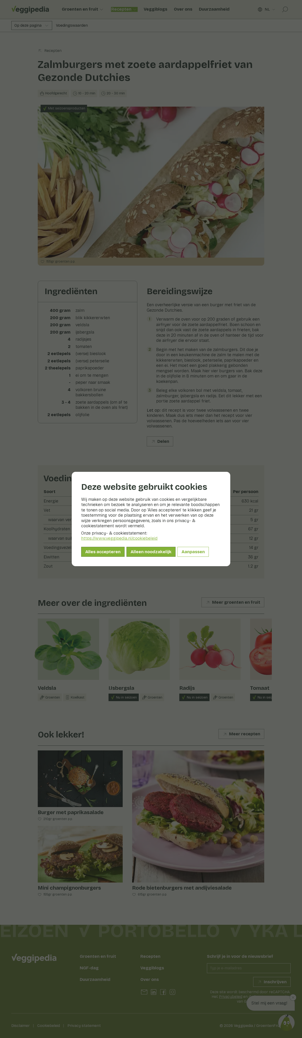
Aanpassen (193, 551)
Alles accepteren (103, 551)
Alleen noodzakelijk (151, 551)
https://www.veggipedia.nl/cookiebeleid (119, 538)
